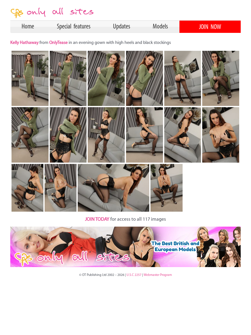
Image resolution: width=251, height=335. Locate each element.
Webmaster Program (158, 275)
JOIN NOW (210, 27)
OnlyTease (59, 43)
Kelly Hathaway (24, 43)
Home (28, 26)
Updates (121, 26)
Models (160, 26)
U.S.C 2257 (133, 275)
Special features (73, 26)
